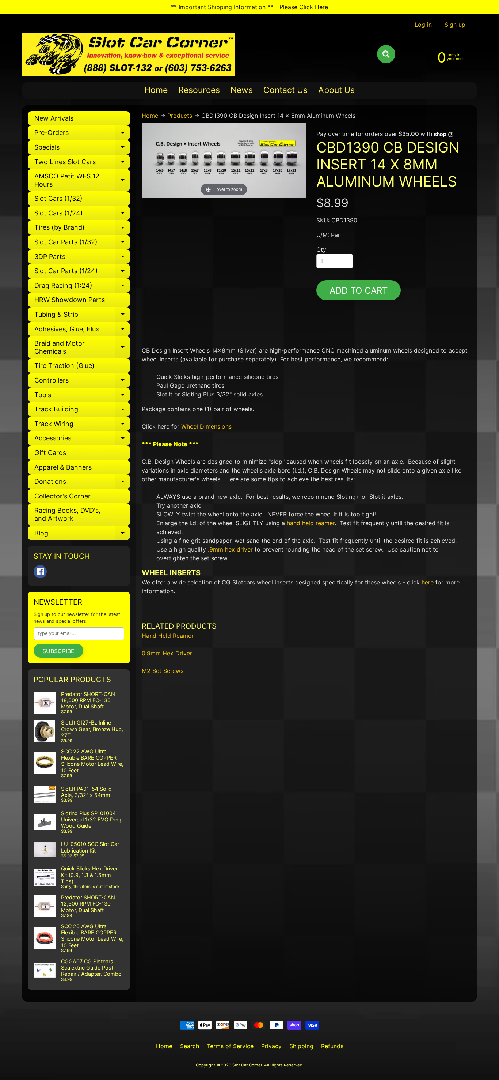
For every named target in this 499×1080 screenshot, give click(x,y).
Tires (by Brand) (82, 229)
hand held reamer (311, 523)
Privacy (271, 1046)
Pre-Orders (82, 134)
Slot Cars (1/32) (58, 198)
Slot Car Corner (247, 1065)
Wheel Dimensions (206, 426)
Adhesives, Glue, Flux (82, 330)
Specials (82, 149)
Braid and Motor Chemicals (82, 347)
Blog (82, 535)
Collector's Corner (62, 496)
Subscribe (58, 651)
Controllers (82, 382)
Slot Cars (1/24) (82, 215)
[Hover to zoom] (224, 159)
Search (189, 1046)
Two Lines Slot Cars (82, 163)
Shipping (301, 1046)
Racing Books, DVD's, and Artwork (67, 514)
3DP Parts (82, 258)
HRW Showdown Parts (69, 300)
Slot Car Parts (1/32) (82, 243)
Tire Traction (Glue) (64, 365)
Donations (82, 483)
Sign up (455, 24)
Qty (321, 249)
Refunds (332, 1046)
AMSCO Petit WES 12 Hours (82, 180)
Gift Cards (50, 452)
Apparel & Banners (63, 467)
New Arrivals (53, 118)
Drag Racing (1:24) (82, 287)
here (428, 582)
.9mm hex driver (230, 549)
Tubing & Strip (82, 316)
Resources (199, 90)
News (242, 90)
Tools (82, 396)
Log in (423, 24)
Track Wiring (82, 425)
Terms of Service (230, 1046)
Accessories (82, 439)
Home (156, 90)
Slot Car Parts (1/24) (82, 272)
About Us (336, 90)
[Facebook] (40, 571)
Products (179, 115)
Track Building (82, 411)
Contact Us (285, 90)
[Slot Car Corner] (128, 54)
